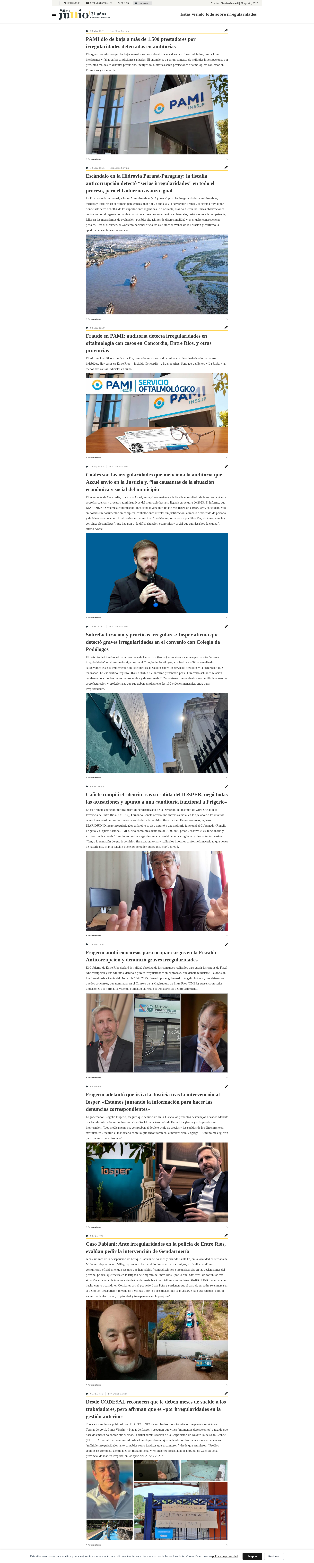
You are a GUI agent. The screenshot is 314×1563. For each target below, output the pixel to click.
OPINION (125, 3)
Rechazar (274, 1556)
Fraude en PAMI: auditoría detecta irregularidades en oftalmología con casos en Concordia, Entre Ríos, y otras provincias (148, 343)
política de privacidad (225, 1556)
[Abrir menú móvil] (54, 14)
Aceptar (252, 1556)
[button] (157, 159)
